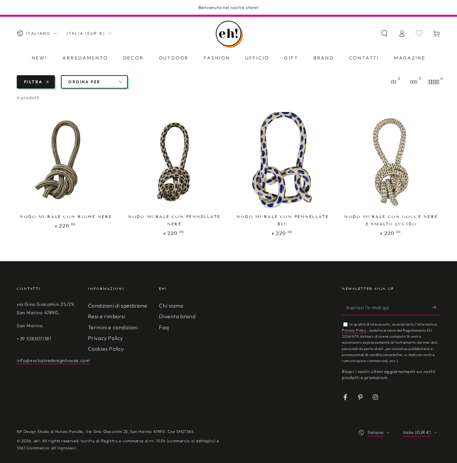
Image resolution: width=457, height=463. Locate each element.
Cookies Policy (106, 348)
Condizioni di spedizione (118, 305)
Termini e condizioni (113, 327)
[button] (384, 33)
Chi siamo (171, 305)
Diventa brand (177, 316)
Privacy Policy (105, 338)
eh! (37, 440)
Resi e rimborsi (106, 316)
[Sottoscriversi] (436, 307)
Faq (164, 327)
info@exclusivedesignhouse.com (53, 360)
